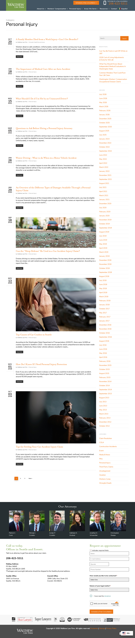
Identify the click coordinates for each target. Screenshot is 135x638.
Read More (19, 56)
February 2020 (104, 211)
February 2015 (104, 377)
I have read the (102, 596)
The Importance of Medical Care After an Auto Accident (43, 68)
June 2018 (103, 284)
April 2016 (103, 357)
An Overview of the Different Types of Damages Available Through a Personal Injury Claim (53, 189)
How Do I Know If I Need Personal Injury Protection (41, 364)
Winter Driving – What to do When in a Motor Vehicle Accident (46, 157)
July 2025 (102, 135)
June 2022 (103, 155)
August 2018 (104, 276)
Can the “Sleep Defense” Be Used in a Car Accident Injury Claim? (48, 251)
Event (101, 450)
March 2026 (103, 106)
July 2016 (102, 345)
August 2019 (104, 232)
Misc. (101, 459)
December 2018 (105, 260)
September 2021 (105, 179)
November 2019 (105, 220)
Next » (30, 478)
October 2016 (104, 333)
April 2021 (103, 191)
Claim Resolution (105, 438)
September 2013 (105, 393)
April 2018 (103, 292)
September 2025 (105, 127)
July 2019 (102, 236)
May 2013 (103, 410)
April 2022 (103, 163)
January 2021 (104, 199)
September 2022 (105, 151)
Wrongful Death (33, 42)
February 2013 (104, 418)
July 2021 (102, 187)
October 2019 (104, 224)
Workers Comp (104, 479)
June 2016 (103, 349)
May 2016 (103, 353)
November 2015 (105, 365)
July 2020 (102, 207)
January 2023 (104, 139)
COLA (101, 442)
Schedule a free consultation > (86, 3)
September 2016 (105, 337)
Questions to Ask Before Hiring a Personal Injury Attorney (44, 128)
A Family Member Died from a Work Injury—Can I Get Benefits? (47, 39)
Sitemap (102, 628)
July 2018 (102, 280)
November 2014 (105, 381)
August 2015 (104, 373)
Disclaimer (94, 628)
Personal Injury (75, 9)
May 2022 (103, 159)
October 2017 (104, 309)
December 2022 (105, 143)
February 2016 (104, 361)
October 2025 (104, 123)
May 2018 (103, 288)
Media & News (104, 454)
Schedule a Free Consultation (101, 612)
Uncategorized (104, 471)
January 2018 (104, 304)
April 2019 (103, 248)
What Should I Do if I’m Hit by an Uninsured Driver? (42, 98)
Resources (104, 9)
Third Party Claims (106, 467)
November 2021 (105, 175)
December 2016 (105, 325)
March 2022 (103, 167)
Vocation (102, 475)
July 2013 (102, 402)
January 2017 (104, 321)
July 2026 (102, 94)
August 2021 (104, 183)
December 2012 (105, 422)
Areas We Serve (90, 9)
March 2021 (103, 195)
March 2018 (103, 296)
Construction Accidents (108, 446)
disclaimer (107, 596)
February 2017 (104, 317)
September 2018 (105, 272)
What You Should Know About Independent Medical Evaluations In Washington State (112, 66)
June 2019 (103, 240)
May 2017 (103, 313)
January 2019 (104, 256)
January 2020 (104, 216)
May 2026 (103, 102)
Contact (114, 9)
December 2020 (105, 203)
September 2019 (105, 228)
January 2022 (104, 171)
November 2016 (105, 329)
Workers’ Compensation (56, 9)
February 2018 (104, 300)
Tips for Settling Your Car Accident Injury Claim (39, 446)
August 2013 (104, 397)
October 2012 (104, 426)
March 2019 (103, 252)
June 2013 (103, 406)
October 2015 (104, 369)
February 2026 (104, 110)
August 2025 (104, 131)
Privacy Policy (111, 628)
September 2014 (105, 389)
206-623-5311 (118, 3)
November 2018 (105, 264)
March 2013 (103, 414)
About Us (40, 9)
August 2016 (104, 341)
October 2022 (104, 147)
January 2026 (104, 114)
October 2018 (104, 268)
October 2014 (104, 385)
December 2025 (105, 118)
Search (124, 38)
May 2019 (103, 244)
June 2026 (103, 98)
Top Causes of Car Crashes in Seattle (34, 334)
